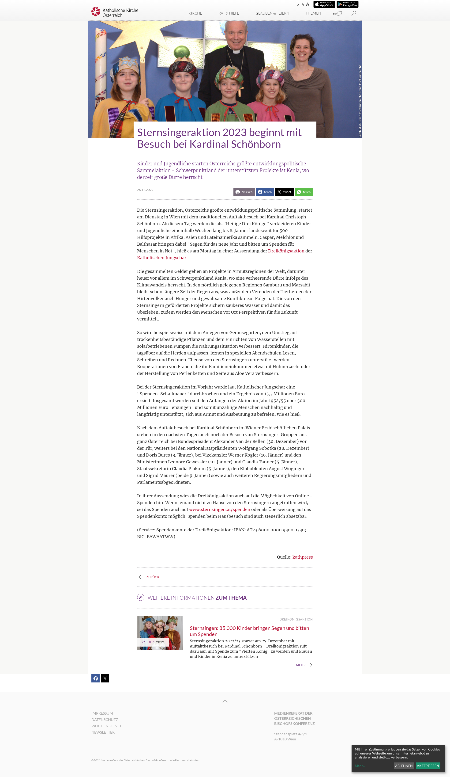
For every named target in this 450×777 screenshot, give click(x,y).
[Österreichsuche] (337, 13)
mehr (301, 665)
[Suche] (354, 13)
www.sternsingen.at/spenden (219, 509)
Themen (313, 13)
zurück (153, 577)
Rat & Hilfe (228, 13)
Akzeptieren (428, 766)
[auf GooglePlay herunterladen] (348, 4)
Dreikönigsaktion (286, 251)
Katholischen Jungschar (161, 257)
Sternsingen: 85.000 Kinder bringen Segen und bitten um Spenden (249, 631)
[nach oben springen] (225, 701)
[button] (244, 192)
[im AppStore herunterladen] (324, 4)
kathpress (302, 557)
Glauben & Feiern (272, 13)
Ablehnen (404, 766)
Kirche (195, 13)
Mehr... (360, 766)
